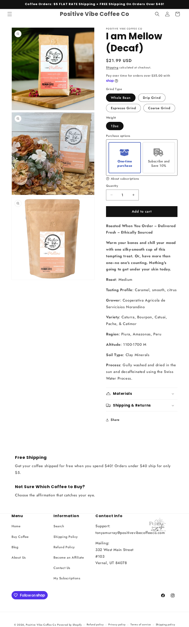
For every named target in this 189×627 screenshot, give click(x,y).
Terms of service (140, 624)
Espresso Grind (123, 108)
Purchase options (118, 136)
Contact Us (61, 567)
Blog (15, 547)
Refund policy (95, 624)
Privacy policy (117, 624)
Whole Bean (121, 97)
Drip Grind (152, 97)
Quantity (112, 186)
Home (16, 526)
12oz (115, 126)
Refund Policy (64, 547)
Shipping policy (165, 624)
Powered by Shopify (69, 625)
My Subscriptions (66, 578)
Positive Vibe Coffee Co (41, 625)
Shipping (112, 67)
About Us (19, 557)
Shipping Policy (65, 536)
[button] (10, 14)
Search (58, 526)
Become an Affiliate (68, 557)
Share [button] (115, 419)
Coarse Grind (159, 108)
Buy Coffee (20, 536)
